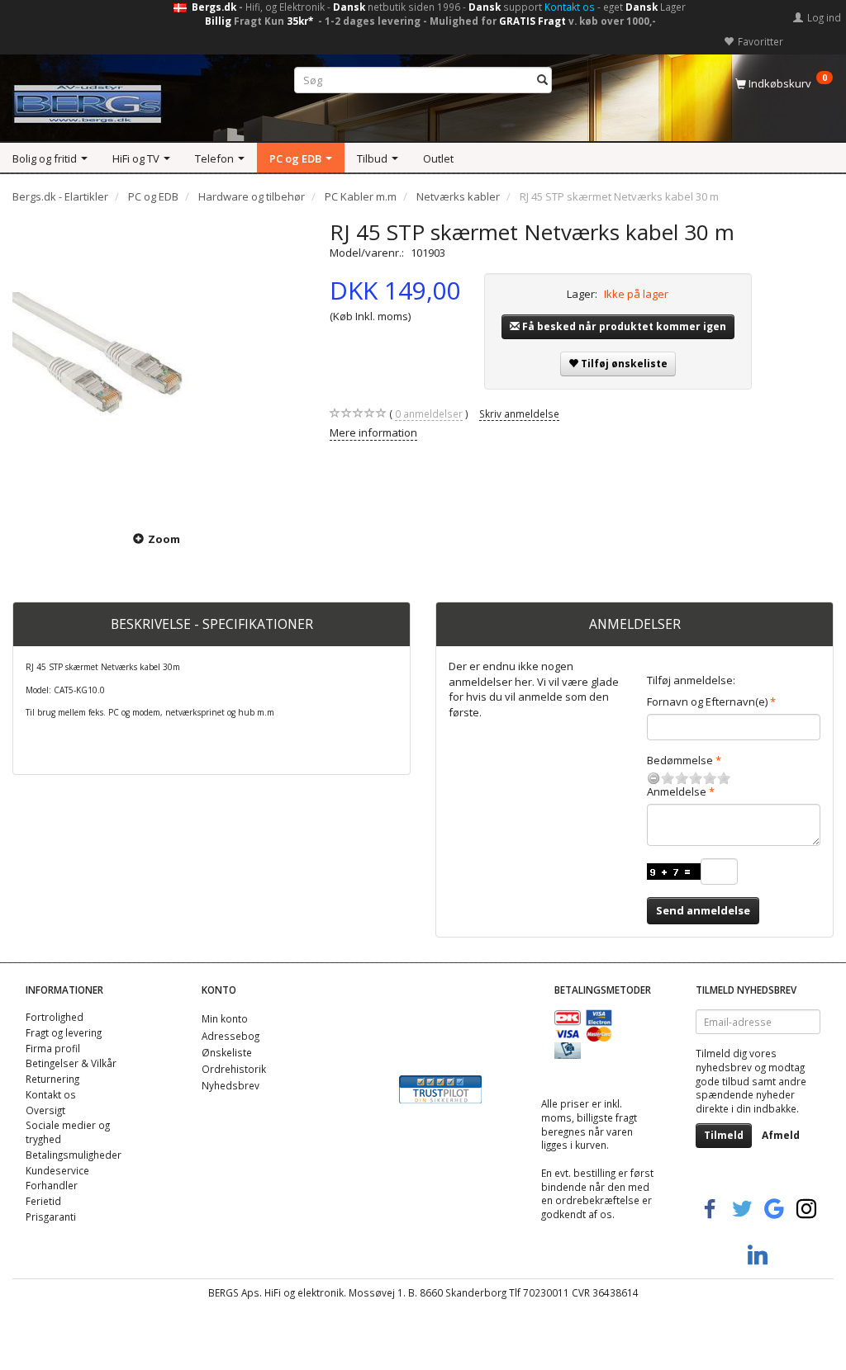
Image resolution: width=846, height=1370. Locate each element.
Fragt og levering (64, 1032)
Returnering (52, 1078)
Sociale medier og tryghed (68, 1132)
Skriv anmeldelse (519, 413)
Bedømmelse (680, 760)
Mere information (373, 432)
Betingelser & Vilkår (71, 1063)
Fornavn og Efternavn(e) (707, 701)
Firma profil (53, 1048)
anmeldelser (429, 413)
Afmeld (781, 1135)
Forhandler (52, 1185)
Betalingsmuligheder (73, 1154)
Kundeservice (57, 1170)
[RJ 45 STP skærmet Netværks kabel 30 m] (158, 365)
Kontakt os (569, 6)
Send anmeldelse (703, 910)
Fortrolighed (54, 1016)
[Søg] (542, 80)
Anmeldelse (676, 791)
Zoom (164, 538)
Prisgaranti (51, 1216)
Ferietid (43, 1200)
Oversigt (45, 1110)
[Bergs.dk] (87, 100)
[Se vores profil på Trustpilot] (440, 1087)
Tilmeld (724, 1135)
